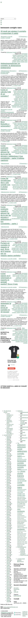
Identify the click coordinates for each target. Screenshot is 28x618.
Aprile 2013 (8, 517)
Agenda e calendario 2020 (9, 422)
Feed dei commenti (22, 553)
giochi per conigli (22, 102)
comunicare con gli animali (21, 95)
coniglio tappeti (19, 337)
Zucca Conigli (23, 153)
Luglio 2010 (8, 598)
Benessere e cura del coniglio (8, 71)
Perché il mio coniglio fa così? (10, 426)
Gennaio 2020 (9, 437)
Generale (7, 130)
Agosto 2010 (8, 595)
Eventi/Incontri (4, 73)
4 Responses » (23, 315)
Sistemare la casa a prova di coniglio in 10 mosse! (6, 307)
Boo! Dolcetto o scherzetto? (6, 124)
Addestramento (5, 70)
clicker (22, 471)
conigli (25, 96)
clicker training (17, 94)
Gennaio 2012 (9, 550)
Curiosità (7, 38)
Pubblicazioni (23, 437)
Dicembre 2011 (9, 552)
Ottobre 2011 (8, 558)
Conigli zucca (18, 149)
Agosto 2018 (8, 445)
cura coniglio (21, 126)
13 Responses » (23, 287)
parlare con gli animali (21, 516)
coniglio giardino (17, 333)
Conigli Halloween (22, 148)
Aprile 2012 (8, 542)
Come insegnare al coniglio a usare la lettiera (10, 416)
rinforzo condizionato (24, 107)
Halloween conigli (16, 152)
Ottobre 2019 (8, 439)
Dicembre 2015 (9, 469)
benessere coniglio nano (20, 93)
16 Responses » (23, 70)
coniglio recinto (23, 336)
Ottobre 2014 (8, 493)
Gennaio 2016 (9, 466)
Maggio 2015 (9, 482)
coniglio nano (18, 97)
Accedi (22, 548)
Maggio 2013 (9, 515)
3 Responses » (23, 163)
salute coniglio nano (22, 61)
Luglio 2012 (8, 533)
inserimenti (24, 216)
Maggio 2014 (9, 496)
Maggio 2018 (9, 448)
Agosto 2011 (8, 563)
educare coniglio (22, 213)
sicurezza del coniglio (23, 342)
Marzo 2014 (8, 501)
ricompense (20, 106)
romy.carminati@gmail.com (11, 607)
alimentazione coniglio (21, 459)
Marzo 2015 (8, 485)
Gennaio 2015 (9, 491)
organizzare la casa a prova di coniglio (19, 341)
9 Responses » (23, 129)
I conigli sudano (20, 58)
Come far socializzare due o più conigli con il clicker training (6, 183)
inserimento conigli (22, 217)
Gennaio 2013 (9, 523)
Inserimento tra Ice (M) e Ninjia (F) (10, 430)
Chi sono (16, 588)
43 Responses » (23, 258)
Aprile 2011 (8, 574)
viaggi (25, 280)
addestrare (21, 445)
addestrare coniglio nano (22, 453)
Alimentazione (24, 415)
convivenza (15, 213)
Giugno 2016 (8, 458)
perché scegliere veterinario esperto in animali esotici (19, 310)
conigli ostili (16, 212)
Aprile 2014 (8, 499)
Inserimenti (12, 192)
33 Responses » (23, 109)
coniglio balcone (22, 332)
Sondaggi (22, 440)
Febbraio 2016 (9, 464)
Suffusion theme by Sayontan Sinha (25, 613)
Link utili (16, 592)
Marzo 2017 (8, 453)
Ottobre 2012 (8, 531)
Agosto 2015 (8, 477)
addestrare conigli (21, 448)
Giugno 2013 (8, 512)
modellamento (18, 104)
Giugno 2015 (8, 480)
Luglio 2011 (8, 566)
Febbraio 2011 (9, 579)
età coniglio (24, 128)
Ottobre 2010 (8, 590)
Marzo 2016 (8, 461)
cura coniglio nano (22, 57)
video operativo (23, 188)
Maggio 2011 (9, 571)
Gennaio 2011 (9, 582)
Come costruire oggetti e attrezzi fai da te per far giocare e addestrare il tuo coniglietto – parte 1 (9, 215)
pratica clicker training (22, 521)
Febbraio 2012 (9, 547)
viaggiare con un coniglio (20, 281)
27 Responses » (23, 226)
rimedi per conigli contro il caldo (19, 59)
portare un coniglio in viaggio (20, 279)
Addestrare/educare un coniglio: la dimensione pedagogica (11, 65)
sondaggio (21, 529)
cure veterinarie (19, 308)
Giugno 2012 (8, 536)
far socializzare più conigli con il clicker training (19, 215)
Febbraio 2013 (9, 520)
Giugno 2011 (8, 568)
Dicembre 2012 (9, 525)
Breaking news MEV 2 (10, 433)
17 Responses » (23, 36)
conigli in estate (20, 56)
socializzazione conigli (18, 218)
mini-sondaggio (21, 510)
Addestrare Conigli (11, 52)
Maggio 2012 (9, 539)
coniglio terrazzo (22, 339)
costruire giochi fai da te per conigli (20, 185)
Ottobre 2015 (8, 474)
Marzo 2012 (8, 544)
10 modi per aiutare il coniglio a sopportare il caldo (13, 32)
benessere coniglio (22, 92)
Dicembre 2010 (9, 585)
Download (16, 589)
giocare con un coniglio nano (20, 186)
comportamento (20, 477)
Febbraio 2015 (9, 488)
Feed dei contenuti (22, 550)
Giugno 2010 (8, 601)
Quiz (15, 590)
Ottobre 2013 (8, 507)
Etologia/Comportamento (7, 112)
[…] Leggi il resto (16, 85)
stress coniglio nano (23, 219)
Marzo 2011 (8, 576)
